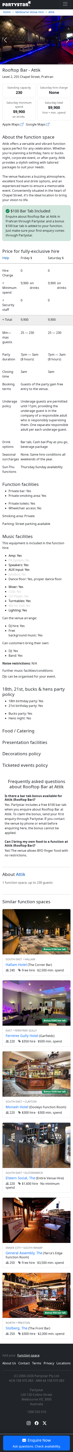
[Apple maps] (22, 124)
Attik (51, 12)
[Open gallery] (36, 40)
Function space (28, 1355)
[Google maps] (47, 124)
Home (7, 12)
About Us (9, 1363)
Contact (24, 1363)
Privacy (49, 1363)
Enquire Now (37, 1443)
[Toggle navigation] (65, 4)
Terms (36, 1363)
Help (5, 258)
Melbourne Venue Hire (29, 12)
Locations (63, 1363)
